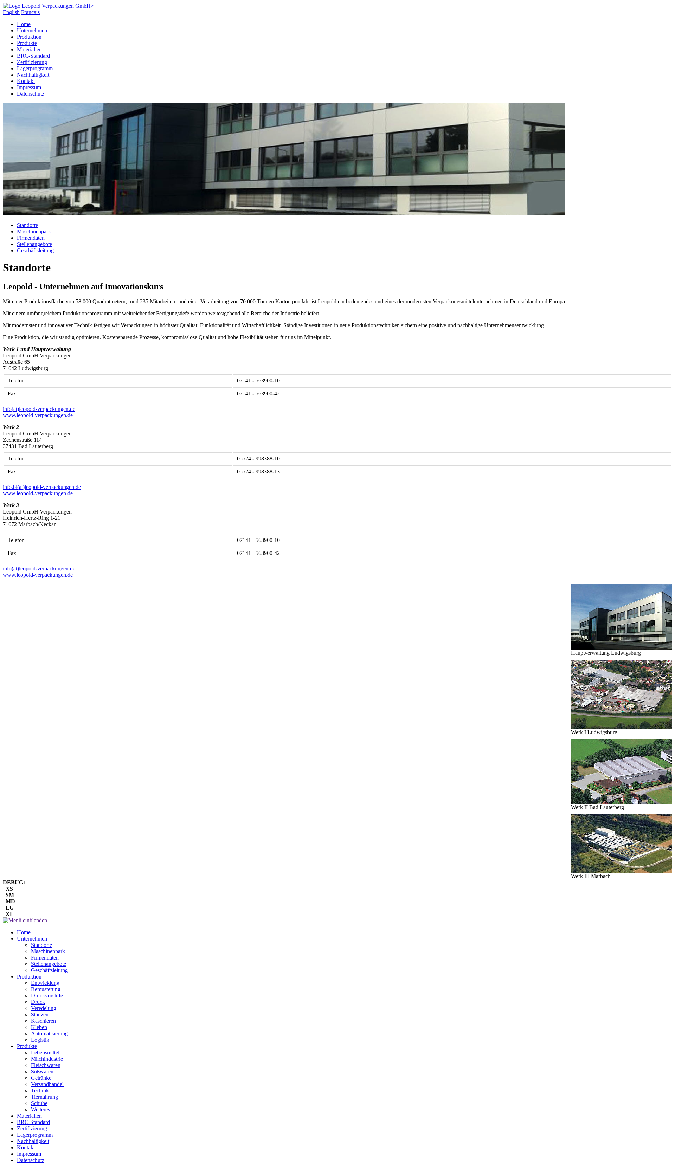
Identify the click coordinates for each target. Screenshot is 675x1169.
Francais (30, 12)
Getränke (41, 1078)
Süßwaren (42, 1071)
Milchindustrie (47, 1059)
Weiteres (40, 1109)
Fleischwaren (45, 1065)
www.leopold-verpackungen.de (38, 415)
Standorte (27, 225)
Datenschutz (30, 94)
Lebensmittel (45, 1052)
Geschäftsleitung (35, 250)
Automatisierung (49, 1033)
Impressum (29, 87)
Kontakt (26, 81)
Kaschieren (43, 1021)
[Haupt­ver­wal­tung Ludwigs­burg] (621, 617)
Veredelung (43, 1008)
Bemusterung (45, 989)
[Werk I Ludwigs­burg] (621, 694)
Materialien (29, 49)
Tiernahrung (44, 1097)
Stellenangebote (34, 244)
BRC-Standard (33, 56)
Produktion (29, 37)
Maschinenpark (34, 231)
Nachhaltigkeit (33, 75)
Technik (40, 1090)
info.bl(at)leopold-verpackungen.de (42, 487)
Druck (38, 1002)
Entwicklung (45, 983)
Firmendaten (31, 238)
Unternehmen (32, 30)
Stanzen (40, 1015)
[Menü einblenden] (25, 920)
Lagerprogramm (35, 68)
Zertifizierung (32, 62)
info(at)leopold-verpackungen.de (39, 409)
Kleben (39, 1027)
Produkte (27, 43)
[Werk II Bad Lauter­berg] (621, 771)
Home (24, 24)
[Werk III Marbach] (621, 843)
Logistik (40, 1040)
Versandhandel (47, 1084)
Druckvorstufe (47, 996)
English (11, 12)
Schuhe (39, 1103)
